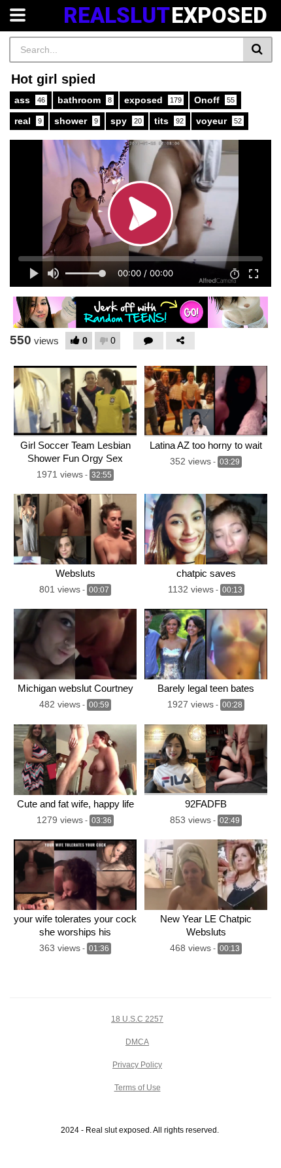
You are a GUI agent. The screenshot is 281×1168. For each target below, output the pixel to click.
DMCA (137, 1041)
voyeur (219, 121)
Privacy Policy (137, 1064)
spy (126, 121)
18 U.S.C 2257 (137, 1019)
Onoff (214, 100)
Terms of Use (137, 1087)
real (28, 121)
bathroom (85, 100)
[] (258, 50)
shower (76, 121)
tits (169, 121)
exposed (153, 100)
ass (29, 100)
